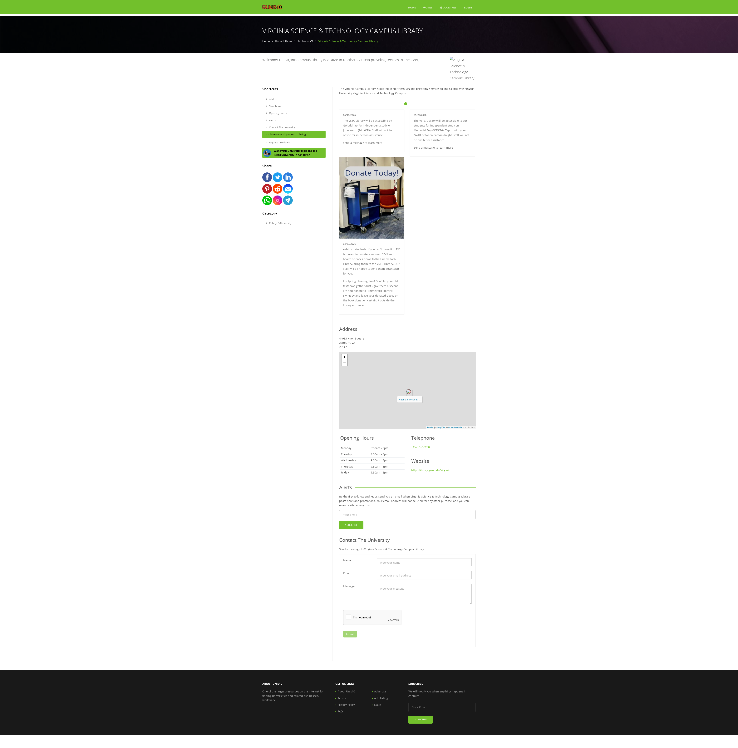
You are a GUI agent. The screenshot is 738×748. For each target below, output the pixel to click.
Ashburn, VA (305, 41)
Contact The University (281, 127)
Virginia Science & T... (409, 399)
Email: (347, 573)
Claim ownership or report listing (287, 134)
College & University (280, 223)
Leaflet (430, 427)
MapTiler (441, 427)
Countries (449, 7)
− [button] (344, 362)
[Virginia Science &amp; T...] (408, 391)
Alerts (272, 120)
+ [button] (344, 357)
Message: (349, 586)
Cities (428, 7)
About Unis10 (346, 691)
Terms (342, 698)
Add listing (381, 698)
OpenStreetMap (455, 427)
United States (283, 41)
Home (412, 7)
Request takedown (279, 142)
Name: (347, 560)
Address (273, 99)
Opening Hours (277, 113)
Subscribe (351, 525)
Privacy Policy (346, 704)
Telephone (274, 106)
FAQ (340, 711)
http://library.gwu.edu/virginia (430, 470)
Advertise (380, 691)
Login (468, 7)
